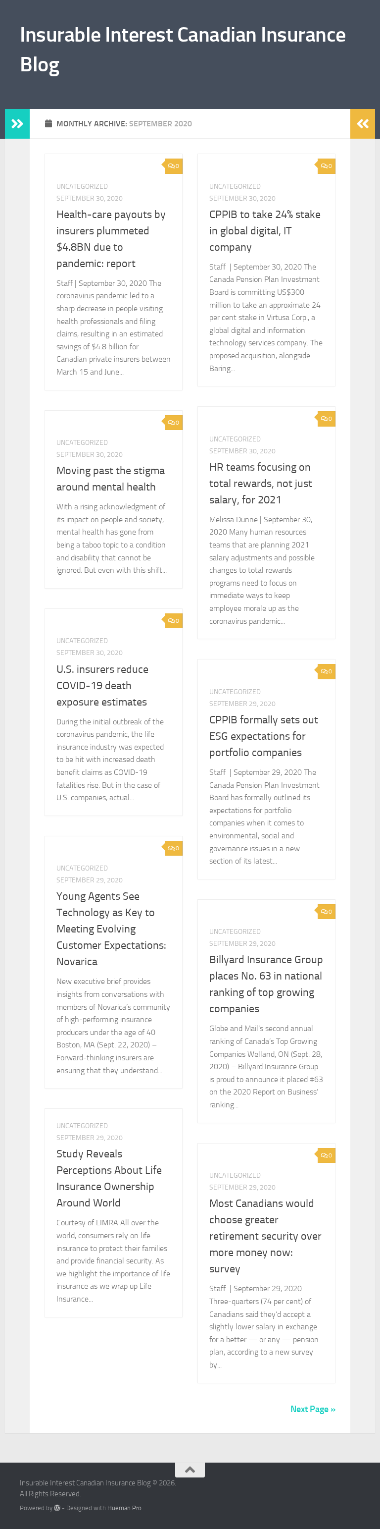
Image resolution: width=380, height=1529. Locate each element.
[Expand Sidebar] (17, 124)
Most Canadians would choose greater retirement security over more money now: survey (265, 1236)
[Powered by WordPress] (57, 1508)
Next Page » (312, 1409)
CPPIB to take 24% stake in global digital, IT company (265, 231)
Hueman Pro (124, 1508)
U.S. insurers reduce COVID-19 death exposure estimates (102, 686)
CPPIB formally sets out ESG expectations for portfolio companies (263, 736)
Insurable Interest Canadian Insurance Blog (183, 49)
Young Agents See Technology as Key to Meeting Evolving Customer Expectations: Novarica (111, 929)
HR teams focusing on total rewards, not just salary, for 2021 (260, 483)
